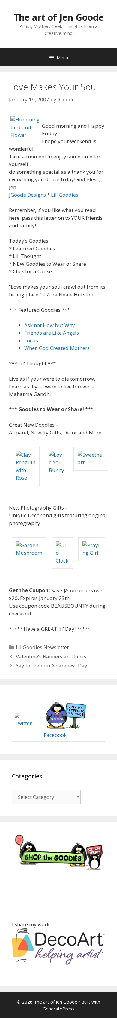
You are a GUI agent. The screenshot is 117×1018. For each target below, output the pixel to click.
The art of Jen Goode (59, 17)
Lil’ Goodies (64, 194)
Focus (31, 340)
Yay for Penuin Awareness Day (51, 665)
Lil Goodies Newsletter (42, 647)
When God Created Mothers (57, 348)
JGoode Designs (27, 194)
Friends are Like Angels (51, 332)
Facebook (55, 734)
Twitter (23, 723)
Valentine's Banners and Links (51, 656)
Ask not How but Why (49, 325)
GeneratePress (59, 1009)
